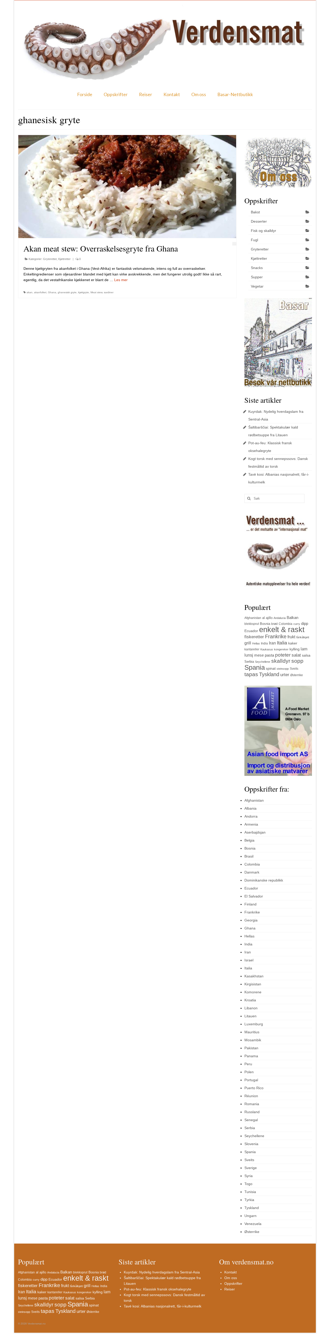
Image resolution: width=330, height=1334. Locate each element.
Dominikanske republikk (263, 880)
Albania (250, 808)
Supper (257, 277)
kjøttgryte (83, 292)
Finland (250, 904)
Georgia (251, 920)
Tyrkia (249, 1200)
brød (274, 624)
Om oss (198, 94)
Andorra (251, 816)
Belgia (249, 840)
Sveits (294, 668)
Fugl (254, 240)
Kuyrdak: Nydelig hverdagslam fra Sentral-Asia (162, 1272)
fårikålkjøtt (302, 637)
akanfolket (40, 292)
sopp (297, 661)
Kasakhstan (253, 976)
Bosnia (265, 624)
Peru (248, 1064)
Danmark (251, 872)
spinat (271, 668)
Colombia (285, 624)
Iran (272, 643)
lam (304, 649)
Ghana (52, 292)
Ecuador (251, 631)
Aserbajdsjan (255, 832)
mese (259, 655)
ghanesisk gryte (67, 292)
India (264, 643)
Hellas (256, 643)
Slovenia (251, 1144)
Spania (254, 667)
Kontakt (171, 94)
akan (29, 292)
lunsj (248, 655)
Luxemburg (253, 1024)
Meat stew (96, 292)
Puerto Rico (253, 1088)
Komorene (252, 992)
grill (247, 643)
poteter (283, 655)
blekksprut (251, 624)
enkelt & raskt (281, 629)
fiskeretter (254, 636)
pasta (269, 655)
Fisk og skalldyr (263, 231)
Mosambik (252, 1040)
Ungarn (250, 1216)
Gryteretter (50, 259)
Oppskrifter (116, 94)
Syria (248, 1176)
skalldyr (280, 661)
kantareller (251, 649)
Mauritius (251, 1032)
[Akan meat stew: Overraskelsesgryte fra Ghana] (127, 186)
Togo (248, 1184)
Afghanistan (252, 618)
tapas (251, 674)
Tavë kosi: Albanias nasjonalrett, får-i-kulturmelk (162, 1306)
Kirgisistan (252, 984)
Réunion (251, 1096)
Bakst (255, 212)
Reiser (145, 94)
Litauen (250, 1016)
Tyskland (269, 674)
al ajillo (267, 618)
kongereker (281, 649)
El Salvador (253, 896)
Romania (251, 1104)
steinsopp (283, 668)
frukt (291, 637)
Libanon (251, 1008)
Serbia (249, 662)
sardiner (108, 292)
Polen (249, 1072)
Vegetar (257, 286)
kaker (292, 643)
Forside (84, 94)
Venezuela (252, 1224)
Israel (248, 960)
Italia (282, 642)
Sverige (250, 1168)
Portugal (251, 1080)
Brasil (248, 856)
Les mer (121, 280)
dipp (304, 623)
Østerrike (296, 675)
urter (284, 674)
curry (296, 623)
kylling (295, 649)
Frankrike (275, 636)
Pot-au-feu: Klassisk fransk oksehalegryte (157, 1289)
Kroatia (250, 1000)
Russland (252, 1112)
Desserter (259, 221)
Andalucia (280, 617)
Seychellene (262, 661)
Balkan (292, 617)
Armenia (251, 824)
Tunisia (250, 1192)
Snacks (257, 268)
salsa (306, 655)
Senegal (251, 1120)
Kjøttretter (64, 259)
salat (296, 655)
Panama (251, 1056)
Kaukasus (266, 649)
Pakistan (251, 1048)
